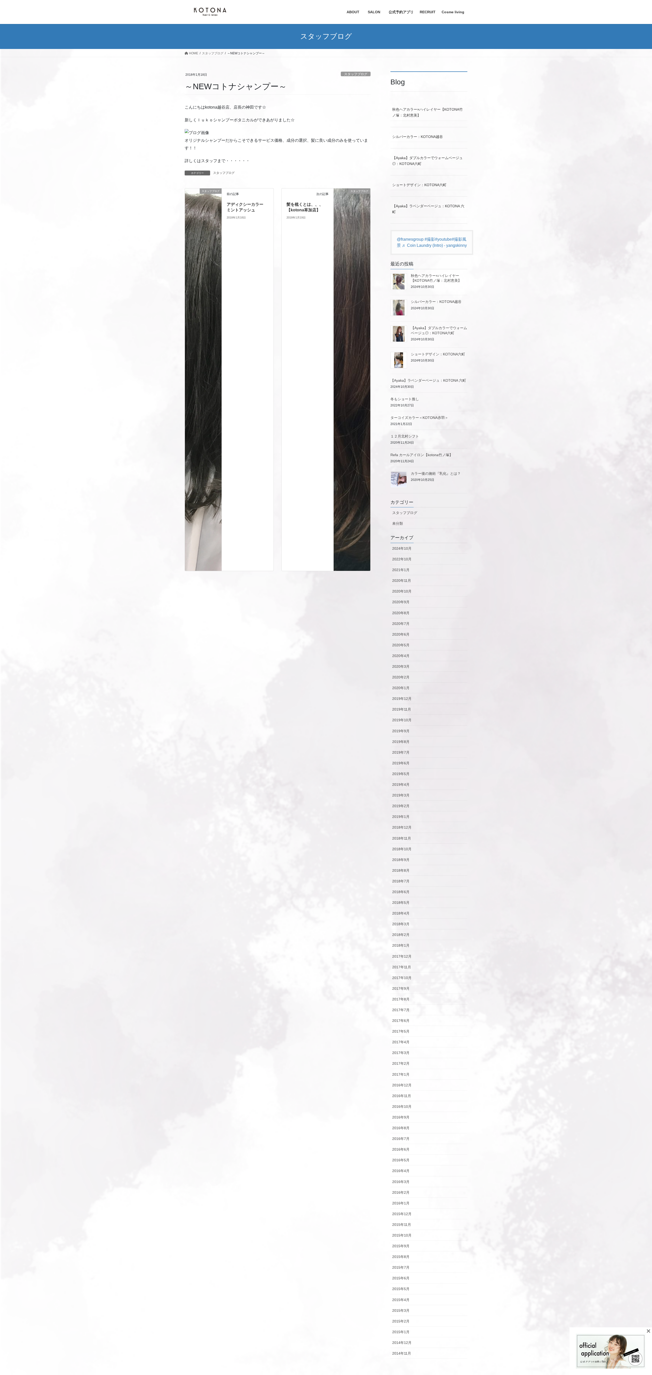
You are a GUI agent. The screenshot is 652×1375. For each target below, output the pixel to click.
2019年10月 (402, 720)
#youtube (443, 239)
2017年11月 (401, 967)
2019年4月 (401, 784)
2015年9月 (401, 1246)
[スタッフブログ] (203, 212)
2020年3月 (401, 666)
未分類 (397, 523)
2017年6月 (401, 1021)
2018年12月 (402, 827)
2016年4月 (401, 1171)
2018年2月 (401, 935)
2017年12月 (402, 956)
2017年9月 (401, 988)
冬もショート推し (404, 399)
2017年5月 (401, 1031)
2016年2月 (401, 1192)
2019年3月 (401, 795)
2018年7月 (401, 881)
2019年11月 (401, 709)
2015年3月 (401, 1310)
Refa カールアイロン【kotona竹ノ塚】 (421, 455)
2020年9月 (401, 602)
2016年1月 (401, 1203)
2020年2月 (401, 677)
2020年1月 (401, 688)
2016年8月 (401, 1128)
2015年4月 (401, 1300)
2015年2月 (401, 1321)
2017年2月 (401, 1063)
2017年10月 (402, 978)
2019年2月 (401, 806)
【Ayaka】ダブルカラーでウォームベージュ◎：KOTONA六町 (427, 161)
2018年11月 (401, 838)
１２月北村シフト (404, 436)
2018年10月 (402, 849)
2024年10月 (402, 548)
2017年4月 (401, 1042)
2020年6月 (401, 634)
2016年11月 (401, 1096)
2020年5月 (401, 645)
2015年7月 (401, 1267)
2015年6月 (401, 1278)
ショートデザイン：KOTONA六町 (419, 185)
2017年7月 (401, 1010)
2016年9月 (401, 1117)
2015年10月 (402, 1235)
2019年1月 (401, 817)
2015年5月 (401, 1289)
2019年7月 (401, 752)
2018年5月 (401, 903)
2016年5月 (401, 1160)
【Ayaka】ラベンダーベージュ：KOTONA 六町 (428, 209)
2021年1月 (401, 570)
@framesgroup (410, 239)
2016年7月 (401, 1139)
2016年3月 (401, 1182)
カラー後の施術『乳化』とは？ (436, 473)
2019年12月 (402, 699)
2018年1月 (401, 945)
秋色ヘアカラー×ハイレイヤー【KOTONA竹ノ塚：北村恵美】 (427, 112)
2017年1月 (401, 1074)
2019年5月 (401, 774)
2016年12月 (402, 1085)
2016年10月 (402, 1106)
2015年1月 (401, 1332)
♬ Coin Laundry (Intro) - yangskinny (434, 245)
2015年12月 (402, 1214)
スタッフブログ (355, 74)
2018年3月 (401, 924)
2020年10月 (402, 591)
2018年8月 (401, 870)
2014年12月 (402, 1343)
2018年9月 (401, 860)
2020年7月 (401, 624)
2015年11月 (401, 1225)
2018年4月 (401, 913)
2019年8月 (401, 742)
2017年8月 (401, 999)
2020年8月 (401, 613)
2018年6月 (401, 892)
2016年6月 (401, 1149)
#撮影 (430, 239)
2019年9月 (401, 731)
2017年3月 (401, 1053)
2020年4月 (401, 656)
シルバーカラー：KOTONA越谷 (417, 137)
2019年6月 (401, 763)
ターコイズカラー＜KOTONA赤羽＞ (419, 418)
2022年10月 (402, 559)
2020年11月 (401, 581)
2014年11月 (401, 1353)
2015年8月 (401, 1257)
